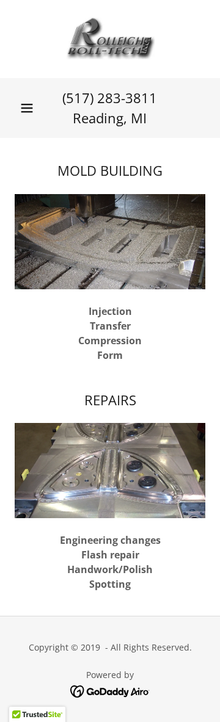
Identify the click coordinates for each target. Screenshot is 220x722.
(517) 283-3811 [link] (109, 97)
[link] (110, 39)
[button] (27, 108)
